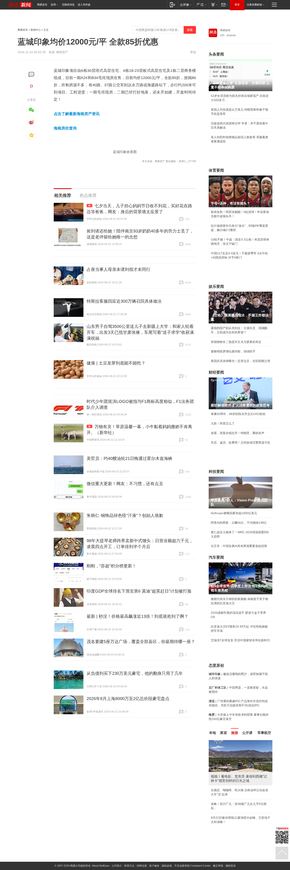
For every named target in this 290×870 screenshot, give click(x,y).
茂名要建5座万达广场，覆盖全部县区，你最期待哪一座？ (141, 641)
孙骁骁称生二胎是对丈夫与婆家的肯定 (236, 342)
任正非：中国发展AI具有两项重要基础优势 (239, 546)
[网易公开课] (185, 4)
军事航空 (264, 733)
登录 (237, 4)
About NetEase (100, 865)
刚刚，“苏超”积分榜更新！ (111, 566)
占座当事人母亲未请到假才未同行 (118, 269)
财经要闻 (216, 372)
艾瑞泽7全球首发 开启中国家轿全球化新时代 (240, 640)
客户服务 (154, 865)
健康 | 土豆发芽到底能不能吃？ (116, 363)
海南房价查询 (65, 128)
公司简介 (117, 865)
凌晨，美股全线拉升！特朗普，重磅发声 (237, 433)
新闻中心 (36, 29)
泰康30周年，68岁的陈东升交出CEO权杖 (238, 414)
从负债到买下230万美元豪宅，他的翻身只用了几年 (135, 673)
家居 (223, 733)
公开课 (247, 733)
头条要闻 (216, 54)
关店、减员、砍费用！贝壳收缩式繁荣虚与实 (240, 442)
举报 (193, 52)
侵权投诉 (230, 865)
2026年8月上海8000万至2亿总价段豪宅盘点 (128, 698)
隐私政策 (167, 865)
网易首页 (42, 4)
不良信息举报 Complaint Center (192, 865)
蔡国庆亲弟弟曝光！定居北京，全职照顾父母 (240, 361)
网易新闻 (225, 30)
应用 (53, 4)
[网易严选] (200, 4)
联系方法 (129, 865)
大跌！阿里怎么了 (223, 423)
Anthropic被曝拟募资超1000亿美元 (234, 513)
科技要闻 (216, 471)
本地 (212, 733)
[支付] (213, 4)
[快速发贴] (31, 74)
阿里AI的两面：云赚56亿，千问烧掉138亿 (239, 522)
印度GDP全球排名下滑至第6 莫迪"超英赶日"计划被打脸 (139, 591)
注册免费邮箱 (254, 4)
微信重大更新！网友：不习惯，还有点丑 (125, 483)
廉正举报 (218, 865)
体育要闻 (216, 170)
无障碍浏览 (68, 4)
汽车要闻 (216, 557)
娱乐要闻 (216, 286)
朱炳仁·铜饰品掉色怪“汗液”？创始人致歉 (125, 515)
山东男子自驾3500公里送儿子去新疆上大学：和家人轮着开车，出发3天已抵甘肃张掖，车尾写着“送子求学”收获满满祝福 (140, 332)
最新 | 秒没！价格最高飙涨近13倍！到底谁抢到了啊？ (137, 616)
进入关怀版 (84, 4)
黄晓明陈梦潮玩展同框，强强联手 (233, 351)
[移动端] (172, 4)
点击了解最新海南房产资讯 (77, 114)
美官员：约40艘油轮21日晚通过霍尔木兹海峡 (129, 458)
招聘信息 (142, 865)
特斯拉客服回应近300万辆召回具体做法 (124, 301)
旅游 (234, 733)
